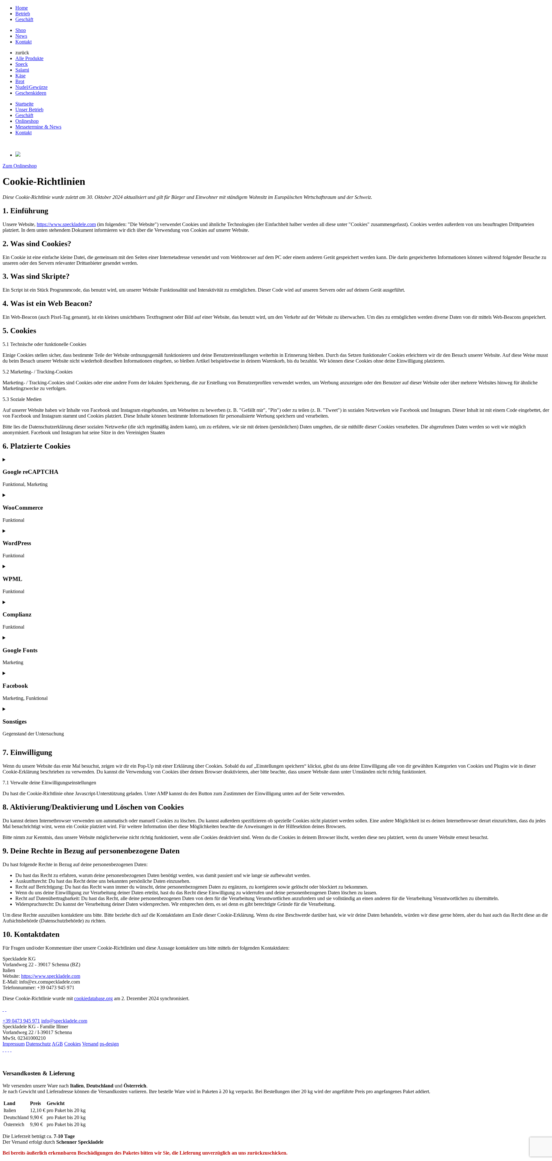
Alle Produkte (29, 58)
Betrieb (22, 13)
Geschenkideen (30, 93)
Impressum (14, 1044)
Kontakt (23, 41)
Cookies (72, 1044)
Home (21, 8)
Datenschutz (38, 1044)
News (21, 36)
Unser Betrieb (29, 109)
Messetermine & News (38, 126)
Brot (19, 81)
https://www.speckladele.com (66, 224)
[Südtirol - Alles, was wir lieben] (5, 1049)
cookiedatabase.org (93, 998)
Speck (21, 64)
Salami (22, 70)
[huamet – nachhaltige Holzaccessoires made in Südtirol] (3, 1049)
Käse (20, 75)
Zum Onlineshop (20, 166)
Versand (90, 1044)
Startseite (24, 103)
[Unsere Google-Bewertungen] (5, 1009)
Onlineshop (27, 121)
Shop (20, 30)
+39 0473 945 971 (21, 1021)
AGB (57, 1044)
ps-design (109, 1044)
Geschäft (24, 19)
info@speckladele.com (64, 1021)
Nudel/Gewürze (31, 87)
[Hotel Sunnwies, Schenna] (3, 1009)
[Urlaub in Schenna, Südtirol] (8, 1049)
